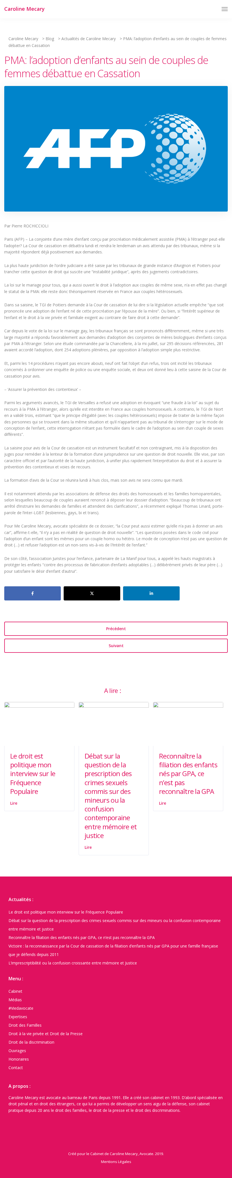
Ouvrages (17, 1050)
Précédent (116, 628)
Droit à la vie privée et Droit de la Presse (45, 1033)
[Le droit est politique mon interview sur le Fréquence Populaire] (39, 723)
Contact (15, 1067)
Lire (13, 803)
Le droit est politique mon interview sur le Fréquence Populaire (32, 773)
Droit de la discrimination (31, 1042)
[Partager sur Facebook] (32, 593)
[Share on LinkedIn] (151, 593)
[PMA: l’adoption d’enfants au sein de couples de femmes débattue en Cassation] (116, 151)
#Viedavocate (20, 1008)
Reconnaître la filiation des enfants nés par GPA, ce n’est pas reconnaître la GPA (188, 773)
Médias (15, 999)
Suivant (116, 645)
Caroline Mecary (24, 8)
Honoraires (18, 1059)
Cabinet (15, 991)
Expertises (17, 1016)
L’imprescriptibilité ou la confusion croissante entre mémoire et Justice (72, 963)
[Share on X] (92, 593)
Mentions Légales (116, 1161)
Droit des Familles (25, 1025)
